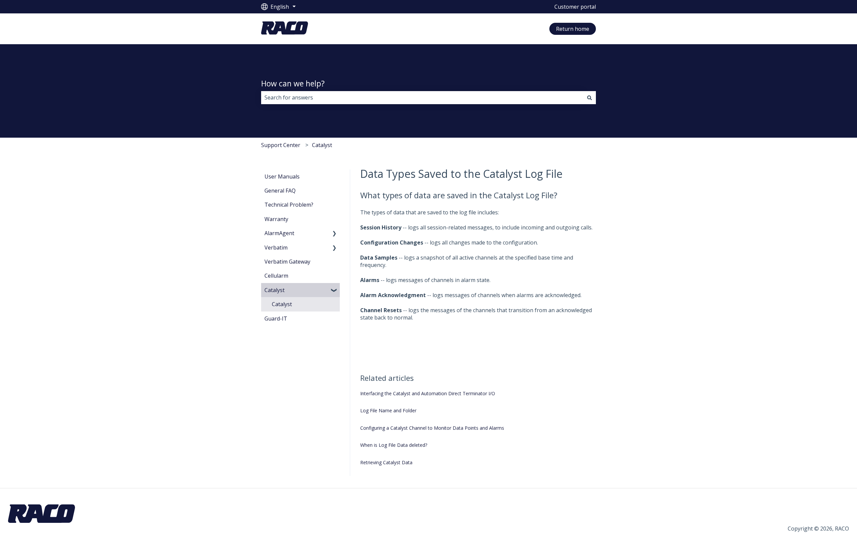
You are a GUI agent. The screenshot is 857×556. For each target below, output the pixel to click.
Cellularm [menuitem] (276, 275)
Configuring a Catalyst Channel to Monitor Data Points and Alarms (432, 428)
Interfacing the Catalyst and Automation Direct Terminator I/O (427, 393)
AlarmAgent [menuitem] (279, 233)
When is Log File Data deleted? (393, 445)
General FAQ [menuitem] (280, 190)
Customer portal (575, 6)
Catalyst (322, 145)
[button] (334, 233)
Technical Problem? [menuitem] (288, 204)
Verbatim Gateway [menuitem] (287, 261)
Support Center (280, 145)
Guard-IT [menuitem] (275, 318)
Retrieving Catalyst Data (386, 462)
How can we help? (293, 83)
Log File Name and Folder (388, 410)
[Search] (589, 97)
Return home (572, 28)
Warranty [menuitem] (276, 219)
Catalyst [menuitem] (274, 290)
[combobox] (422, 97)
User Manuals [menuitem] (282, 176)
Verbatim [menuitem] (276, 247)
